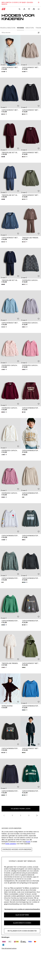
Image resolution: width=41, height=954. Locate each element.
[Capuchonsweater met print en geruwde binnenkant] (10, 518)
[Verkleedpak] (10, 688)
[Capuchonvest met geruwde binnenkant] (10, 50)
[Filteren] (38, 32)
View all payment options (9, 948)
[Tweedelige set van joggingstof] (10, 135)
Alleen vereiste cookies (22, 923)
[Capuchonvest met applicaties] (30, 646)
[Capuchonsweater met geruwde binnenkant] (30, 476)
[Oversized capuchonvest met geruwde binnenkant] (30, 263)
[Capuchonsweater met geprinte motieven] (30, 390)
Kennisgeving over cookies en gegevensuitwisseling (22, 909)
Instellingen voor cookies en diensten (22, 931)
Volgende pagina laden (20, 808)
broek (28, 841)
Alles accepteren (22, 915)
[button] (3, 65)
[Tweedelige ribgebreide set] (30, 220)
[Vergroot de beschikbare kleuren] (3, 156)
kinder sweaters (10, 843)
